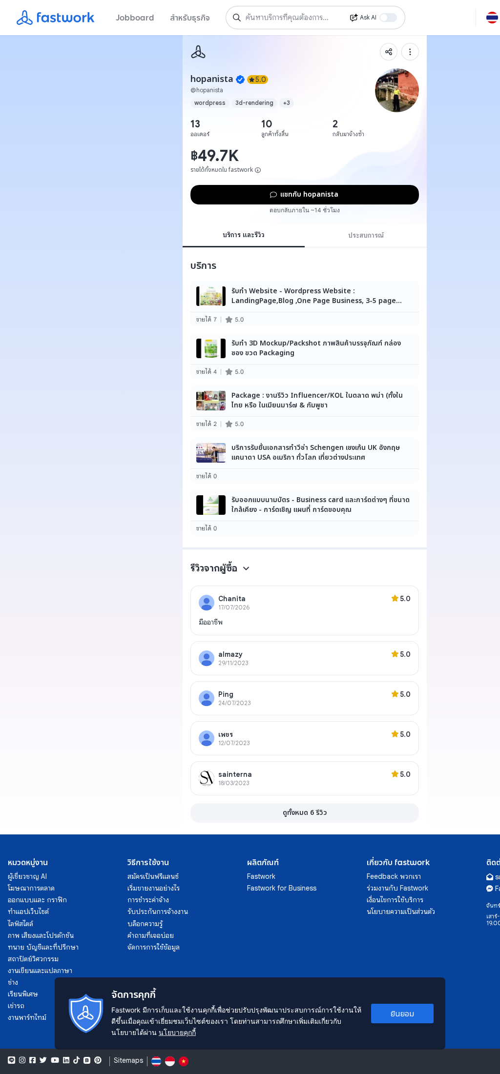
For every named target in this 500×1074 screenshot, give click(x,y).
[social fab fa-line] (11, 1060)
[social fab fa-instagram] (22, 1060)
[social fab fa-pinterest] (98, 1060)
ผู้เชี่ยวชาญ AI (27, 876)
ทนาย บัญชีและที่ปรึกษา (43, 947)
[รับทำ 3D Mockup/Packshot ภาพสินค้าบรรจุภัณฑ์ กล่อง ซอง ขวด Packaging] (304, 356)
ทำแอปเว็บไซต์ (28, 911)
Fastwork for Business (281, 888)
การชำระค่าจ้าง (148, 900)
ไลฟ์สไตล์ (20, 924)
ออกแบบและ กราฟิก (37, 900)
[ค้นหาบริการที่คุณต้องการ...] (237, 17)
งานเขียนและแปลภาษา (40, 970)
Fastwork (261, 876)
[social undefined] (86, 1060)
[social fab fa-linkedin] (66, 1060)
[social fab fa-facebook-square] (32, 1060)
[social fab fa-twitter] (43, 1060)
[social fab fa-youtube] (55, 1060)
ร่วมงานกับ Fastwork (397, 888)
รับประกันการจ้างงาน (157, 911)
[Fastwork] (198, 52)
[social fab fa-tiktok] (76, 1060)
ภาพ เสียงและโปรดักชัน (41, 935)
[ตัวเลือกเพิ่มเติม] (410, 52)
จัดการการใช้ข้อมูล (153, 947)
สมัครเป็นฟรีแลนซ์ (153, 876)
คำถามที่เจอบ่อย (150, 935)
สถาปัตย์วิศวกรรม (33, 959)
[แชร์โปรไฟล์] (388, 52)
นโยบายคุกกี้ (177, 1032)
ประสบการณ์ (366, 235)
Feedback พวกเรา (394, 876)
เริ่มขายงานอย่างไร (153, 888)
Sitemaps (128, 1060)
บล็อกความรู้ (145, 924)
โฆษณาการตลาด (31, 888)
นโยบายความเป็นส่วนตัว (401, 911)
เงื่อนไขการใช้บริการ (395, 900)
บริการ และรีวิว (244, 234)
